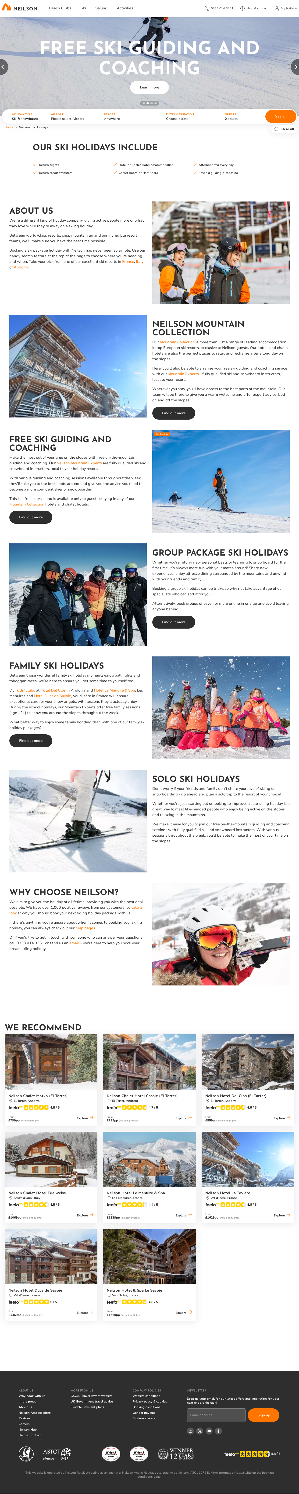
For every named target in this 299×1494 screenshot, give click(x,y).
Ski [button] (83, 8)
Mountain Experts (183, 374)
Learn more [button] (149, 87)
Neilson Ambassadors (35, 1413)
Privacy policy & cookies (150, 1401)
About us (25, 1407)
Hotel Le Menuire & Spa (114, 690)
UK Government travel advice (92, 1401)
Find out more (173, 413)
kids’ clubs (26, 690)
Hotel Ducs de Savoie (52, 696)
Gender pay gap (144, 1413)
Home (9, 127)
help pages (85, 928)
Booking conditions (146, 1407)
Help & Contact (30, 1435)
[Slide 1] (143, 103)
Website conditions (146, 1396)
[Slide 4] (155, 103)
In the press (27, 1401)
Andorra (21, 267)
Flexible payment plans (87, 1407)
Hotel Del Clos (53, 690)
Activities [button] (125, 8)
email (74, 943)
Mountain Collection (177, 342)
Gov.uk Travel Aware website (91, 1396)
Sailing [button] (101, 8)
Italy (139, 261)
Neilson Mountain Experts (79, 463)
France (128, 261)
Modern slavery (144, 1418)
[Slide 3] (151, 103)
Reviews (25, 1418)
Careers (24, 1424)
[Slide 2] (147, 103)
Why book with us (32, 1396)
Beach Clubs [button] (60, 8)
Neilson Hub (28, 1430)
